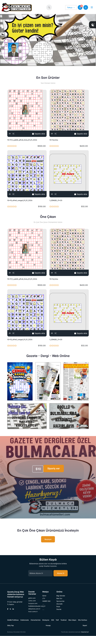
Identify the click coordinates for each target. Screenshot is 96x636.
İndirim (11, 604)
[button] (49, 7)
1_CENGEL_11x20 (55, 200)
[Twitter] (10, 609)
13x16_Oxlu (53, 140)
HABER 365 (46, 601)
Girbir (44, 596)
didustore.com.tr (34, 609)
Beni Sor (59, 598)
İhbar (58, 606)
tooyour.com (32, 603)
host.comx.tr (33, 611)
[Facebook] (7, 609)
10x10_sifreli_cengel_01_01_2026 (19, 200)
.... (43, 604)
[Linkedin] (13, 609)
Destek (58, 609)
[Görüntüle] (10, 133)
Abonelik (59, 604)
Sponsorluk (60, 601)
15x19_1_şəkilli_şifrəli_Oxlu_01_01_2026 (22, 140)
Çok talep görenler (15, 602)
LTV (43, 598)
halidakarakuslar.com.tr (34, 606)
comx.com (32, 601)
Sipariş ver (53, 468)
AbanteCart (85, 632)
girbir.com (31, 598)
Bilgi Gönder (60, 596)
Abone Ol (60, 573)
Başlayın (48, 539)
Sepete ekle (39, 134)
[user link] (85, 7)
